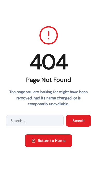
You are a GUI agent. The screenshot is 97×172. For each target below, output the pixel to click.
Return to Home (51, 140)
